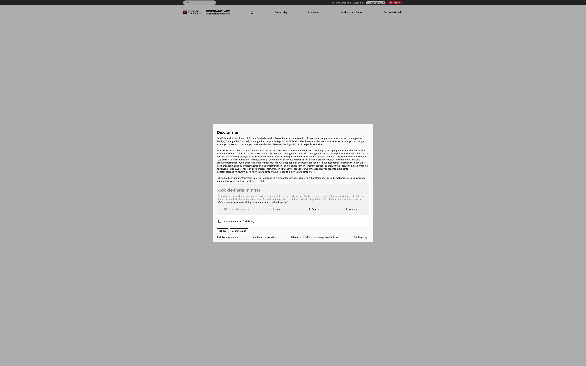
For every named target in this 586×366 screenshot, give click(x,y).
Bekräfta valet (239, 230)
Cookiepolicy (360, 237)
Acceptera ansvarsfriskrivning (238, 221)
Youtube (353, 209)
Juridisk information (227, 237)
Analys (315, 209)
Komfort (277, 209)
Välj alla (222, 230)
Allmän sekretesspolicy (264, 237)
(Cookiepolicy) (280, 202)
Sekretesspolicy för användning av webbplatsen (315, 237)
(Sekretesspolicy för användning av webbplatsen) (243, 202)
